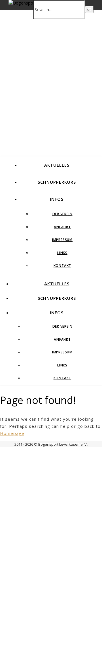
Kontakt (62, 265)
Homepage (12, 433)
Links (62, 252)
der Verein (62, 213)
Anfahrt (62, 227)
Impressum (62, 239)
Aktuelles (56, 165)
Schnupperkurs (57, 182)
